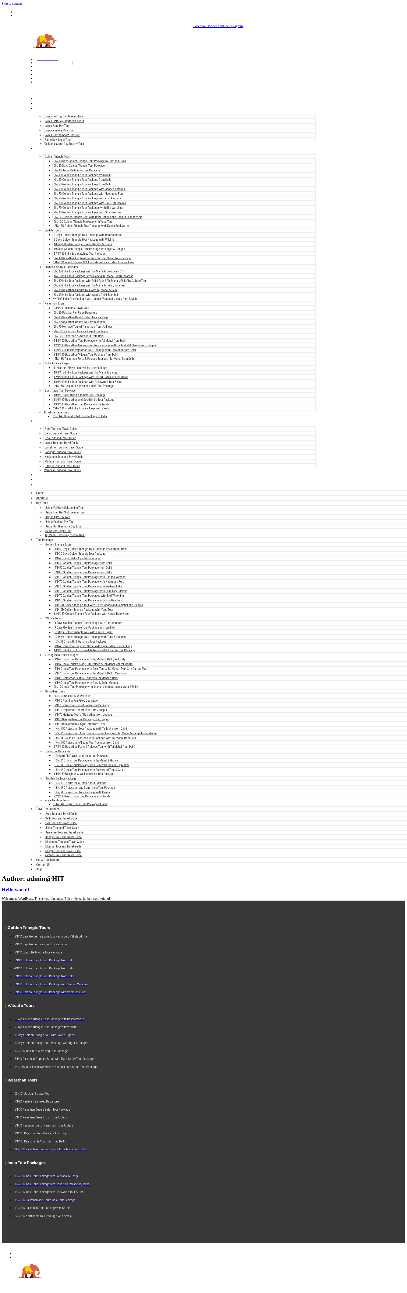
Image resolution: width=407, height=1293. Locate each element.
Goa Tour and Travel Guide (60, 438)
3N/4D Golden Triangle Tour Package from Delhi (82, 175)
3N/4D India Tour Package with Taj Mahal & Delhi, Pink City (89, 271)
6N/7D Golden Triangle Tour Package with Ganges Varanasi (89, 189)
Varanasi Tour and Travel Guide (62, 470)
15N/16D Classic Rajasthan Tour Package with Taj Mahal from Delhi (95, 350)
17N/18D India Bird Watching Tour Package (80, 253)
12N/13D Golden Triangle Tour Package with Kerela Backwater (91, 226)
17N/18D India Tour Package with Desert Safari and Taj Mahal (91, 377)
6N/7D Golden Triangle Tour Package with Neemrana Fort (88, 194)
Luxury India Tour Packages (61, 267)
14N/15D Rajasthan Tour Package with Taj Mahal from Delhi (90, 341)
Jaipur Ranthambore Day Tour (62, 135)
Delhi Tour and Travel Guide (61, 433)
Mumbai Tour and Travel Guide (63, 461)
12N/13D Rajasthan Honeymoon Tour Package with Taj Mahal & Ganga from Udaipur (105, 345)
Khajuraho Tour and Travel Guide (64, 457)
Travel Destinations (49, 420)
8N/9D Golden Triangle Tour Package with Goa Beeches (87, 212)
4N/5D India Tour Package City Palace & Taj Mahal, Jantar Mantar (93, 276)
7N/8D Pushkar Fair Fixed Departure (75, 312)
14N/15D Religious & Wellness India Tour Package (83, 386)
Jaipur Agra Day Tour (57, 126)
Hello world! (15, 889)
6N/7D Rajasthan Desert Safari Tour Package (81, 317)
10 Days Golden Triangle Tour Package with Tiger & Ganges (89, 249)
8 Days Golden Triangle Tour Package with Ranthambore (88, 235)
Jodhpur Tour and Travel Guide (63, 452)
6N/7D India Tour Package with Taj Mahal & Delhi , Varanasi (89, 285)
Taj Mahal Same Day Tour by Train (64, 144)
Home (39, 98)
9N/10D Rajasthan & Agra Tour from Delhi (79, 336)
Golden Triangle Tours (58, 156)
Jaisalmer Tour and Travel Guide (64, 447)
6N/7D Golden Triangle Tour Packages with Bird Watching (88, 208)
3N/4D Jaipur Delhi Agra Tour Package (77, 170)
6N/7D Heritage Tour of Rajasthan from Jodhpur (83, 327)
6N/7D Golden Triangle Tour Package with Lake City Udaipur (90, 203)
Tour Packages (46, 148)
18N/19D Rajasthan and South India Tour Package (84, 400)
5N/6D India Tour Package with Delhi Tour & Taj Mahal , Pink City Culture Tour (100, 281)
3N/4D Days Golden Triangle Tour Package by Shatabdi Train (90, 161)
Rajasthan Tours (54, 303)
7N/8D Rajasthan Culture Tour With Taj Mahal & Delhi (85, 290)
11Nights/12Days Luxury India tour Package (80, 368)
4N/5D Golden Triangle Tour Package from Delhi (82, 180)
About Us (42, 103)
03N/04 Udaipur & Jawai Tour (71, 308)
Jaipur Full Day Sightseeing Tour (64, 116)
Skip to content (12, 3)
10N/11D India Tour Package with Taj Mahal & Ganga (85, 372)
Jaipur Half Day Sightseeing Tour (64, 121)
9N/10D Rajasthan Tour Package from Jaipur (81, 331)
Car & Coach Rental (49, 474)
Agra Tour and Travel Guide (61, 429)
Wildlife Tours (53, 230)
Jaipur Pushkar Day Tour (59, 130)
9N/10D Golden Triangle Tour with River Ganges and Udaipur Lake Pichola (98, 217)
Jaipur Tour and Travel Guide (61, 443)
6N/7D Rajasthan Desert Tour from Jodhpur (80, 322)
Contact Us (43, 479)
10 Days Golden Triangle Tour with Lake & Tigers (83, 244)
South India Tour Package (60, 390)
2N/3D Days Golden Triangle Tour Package (79, 166)
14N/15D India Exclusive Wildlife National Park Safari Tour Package (93, 262)
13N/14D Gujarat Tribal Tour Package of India (80, 416)
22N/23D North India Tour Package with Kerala (81, 408)
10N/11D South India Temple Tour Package (80, 395)
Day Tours (42, 108)
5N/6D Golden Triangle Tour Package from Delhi (82, 184)
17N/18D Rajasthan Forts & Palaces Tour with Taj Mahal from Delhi (93, 359)
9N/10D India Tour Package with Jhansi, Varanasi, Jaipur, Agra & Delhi (95, 299)
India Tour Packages (57, 363)
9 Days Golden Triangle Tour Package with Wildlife (84, 239)
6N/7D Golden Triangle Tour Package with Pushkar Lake (87, 198)
